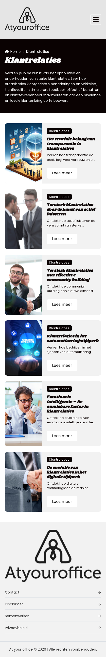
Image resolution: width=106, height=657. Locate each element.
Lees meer (62, 173)
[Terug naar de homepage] (27, 19)
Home (15, 51)
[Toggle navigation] (95, 19)
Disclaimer (14, 604)
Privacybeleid (16, 627)
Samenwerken (17, 616)
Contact (12, 592)
